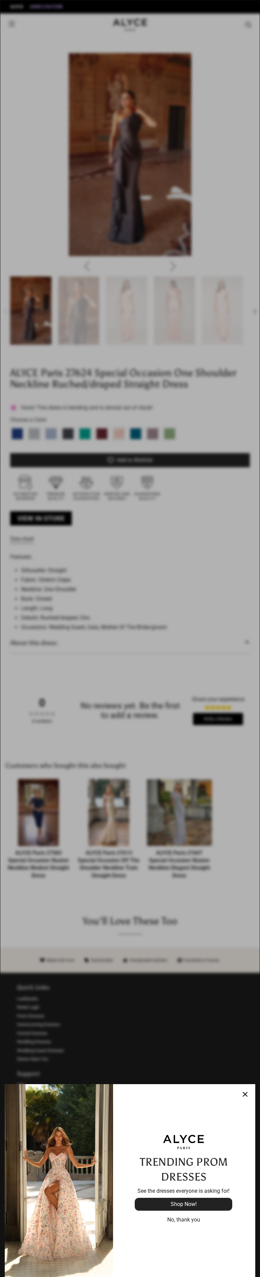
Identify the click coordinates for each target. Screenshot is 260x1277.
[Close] (245, 1094)
